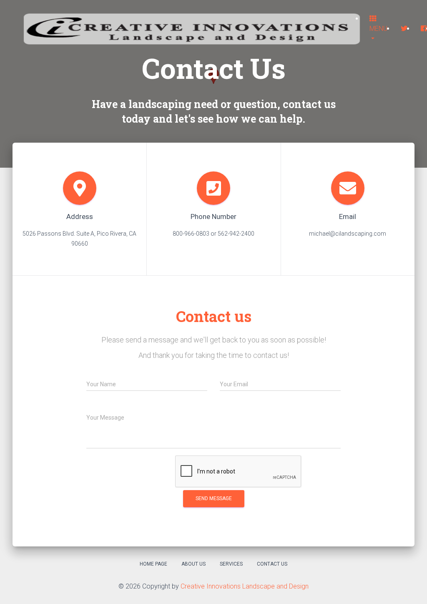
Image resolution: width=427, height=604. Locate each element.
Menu (378, 29)
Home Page (153, 564)
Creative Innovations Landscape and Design (245, 586)
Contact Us (272, 564)
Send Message (214, 498)
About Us (193, 564)
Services (231, 564)
